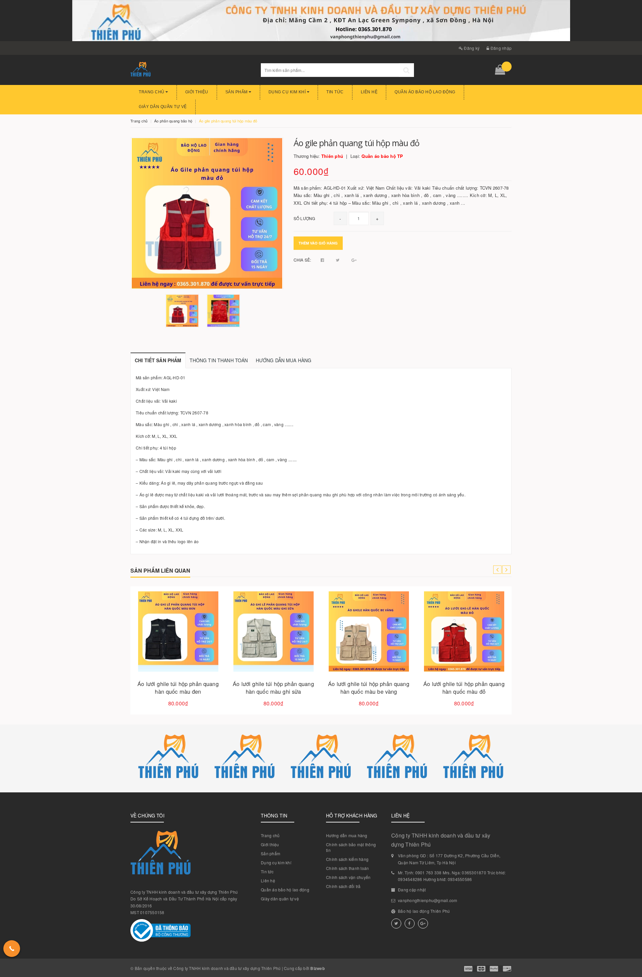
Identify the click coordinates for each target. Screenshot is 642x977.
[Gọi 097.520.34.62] (11, 948)
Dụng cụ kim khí (288, 92)
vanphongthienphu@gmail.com (427, 900)
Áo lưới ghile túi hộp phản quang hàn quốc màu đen (177, 687)
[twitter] (396, 923)
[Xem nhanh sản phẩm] (201, 650)
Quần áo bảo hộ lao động (425, 92)
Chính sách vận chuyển (348, 877)
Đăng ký (471, 48)
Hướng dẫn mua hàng (346, 835)
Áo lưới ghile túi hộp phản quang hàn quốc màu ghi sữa (273, 687)
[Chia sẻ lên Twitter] (338, 260)
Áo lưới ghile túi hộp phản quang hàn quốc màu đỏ (463, 687)
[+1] (354, 260)
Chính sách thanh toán (347, 868)
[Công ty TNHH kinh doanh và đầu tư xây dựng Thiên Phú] (168, 758)
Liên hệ (369, 92)
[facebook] (410, 923)
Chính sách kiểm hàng (347, 859)
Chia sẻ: (302, 260)
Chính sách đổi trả (343, 886)
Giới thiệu (196, 92)
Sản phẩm (237, 92)
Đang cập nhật (412, 889)
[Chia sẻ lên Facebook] (323, 260)
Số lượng (304, 218)
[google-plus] (423, 923)
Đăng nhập (501, 48)
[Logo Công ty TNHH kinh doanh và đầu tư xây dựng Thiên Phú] (190, 70)
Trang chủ (152, 92)
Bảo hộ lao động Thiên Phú (424, 911)
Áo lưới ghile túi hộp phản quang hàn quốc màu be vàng (368, 687)
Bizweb (317, 968)
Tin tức (335, 92)
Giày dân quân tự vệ (163, 106)
